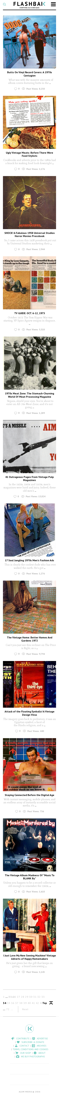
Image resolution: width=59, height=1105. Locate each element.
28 (22, 996)
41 (33, 1003)
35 (8, 1003)
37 (17, 1003)
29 (26, 996)
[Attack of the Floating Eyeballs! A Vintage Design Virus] (29, 684)
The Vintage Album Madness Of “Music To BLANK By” (29, 877)
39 (25, 1003)
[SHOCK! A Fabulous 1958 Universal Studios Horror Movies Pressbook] (29, 202)
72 (8, 1009)
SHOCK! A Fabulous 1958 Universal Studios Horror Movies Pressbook (29, 234)
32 (39, 996)
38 (21, 1003)
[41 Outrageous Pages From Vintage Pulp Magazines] (29, 446)
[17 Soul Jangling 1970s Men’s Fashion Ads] (29, 530)
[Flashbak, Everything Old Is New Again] (29, 5)
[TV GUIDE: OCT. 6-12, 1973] (29, 282)
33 (43, 996)
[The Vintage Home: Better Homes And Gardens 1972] (29, 607)
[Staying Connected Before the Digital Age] (29, 764)
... (50, 83)
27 (18, 996)
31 (35, 996)
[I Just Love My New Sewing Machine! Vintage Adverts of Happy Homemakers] (29, 925)
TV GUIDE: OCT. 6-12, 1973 (29, 313)
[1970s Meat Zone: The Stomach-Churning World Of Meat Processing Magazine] (29, 363)
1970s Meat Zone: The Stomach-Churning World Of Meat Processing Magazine (29, 395)
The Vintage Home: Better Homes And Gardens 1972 (29, 639)
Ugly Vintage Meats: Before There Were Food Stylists (29, 154)
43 (41, 1003)
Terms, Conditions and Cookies (30, 1049)
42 (37, 1003)
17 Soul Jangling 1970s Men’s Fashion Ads (29, 560)
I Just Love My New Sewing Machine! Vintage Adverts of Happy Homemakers (29, 957)
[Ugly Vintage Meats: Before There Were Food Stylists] (29, 122)
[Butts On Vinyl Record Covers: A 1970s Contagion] (29, 41)
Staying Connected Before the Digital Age (29, 795)
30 (30, 996)
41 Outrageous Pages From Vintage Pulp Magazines (29, 478)
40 (29, 1003)
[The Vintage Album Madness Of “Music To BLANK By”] (29, 844)
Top (44, 1003)
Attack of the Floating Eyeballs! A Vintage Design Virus (29, 713)
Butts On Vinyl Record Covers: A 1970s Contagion (29, 74)
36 (12, 1003)
